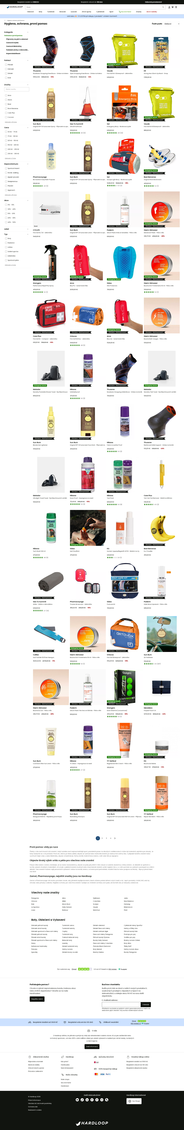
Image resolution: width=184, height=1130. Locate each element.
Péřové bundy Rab (130, 931)
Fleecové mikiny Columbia (102, 943)
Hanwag (127, 904)
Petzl (125, 910)
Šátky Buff (127, 946)
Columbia (96, 901)
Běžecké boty (67, 940)
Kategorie (8, 32)
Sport (111, 12)
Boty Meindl (97, 949)
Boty (40, 12)
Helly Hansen (67, 907)
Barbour (65, 910)
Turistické (50, 12)
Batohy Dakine (98, 952)
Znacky (138, 12)
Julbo (126, 898)
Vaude (95, 907)
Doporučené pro (11, 164)
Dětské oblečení (99, 925)
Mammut (96, 910)
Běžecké (63, 12)
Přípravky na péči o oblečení (17, 39)
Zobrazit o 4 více (10, 265)
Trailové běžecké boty (70, 937)
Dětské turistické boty (70, 946)
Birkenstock (128, 907)
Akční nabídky (152, 12)
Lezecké (74, 12)
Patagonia (35, 898)
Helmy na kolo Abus (131, 949)
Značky (7, 85)
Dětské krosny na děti (70, 952)
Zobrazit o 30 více (11, 122)
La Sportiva (35, 907)
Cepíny (64, 931)
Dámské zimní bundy (39, 928)
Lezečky (65, 943)
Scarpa (95, 904)
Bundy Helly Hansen (100, 940)
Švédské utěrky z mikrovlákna (17, 50)
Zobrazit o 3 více (10, 158)
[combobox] (17, 89)
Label (6, 229)
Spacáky (34, 952)
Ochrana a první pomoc (13, 35)
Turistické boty (67, 934)
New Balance (129, 901)
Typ (5, 234)
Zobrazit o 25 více (11, 195)
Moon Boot (66, 904)
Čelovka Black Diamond (101, 946)
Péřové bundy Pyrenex (101, 937)
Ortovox (34, 901)
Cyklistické (100, 12)
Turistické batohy (68, 928)
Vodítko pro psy (129, 937)
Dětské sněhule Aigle (100, 931)
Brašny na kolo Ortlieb (132, 940)
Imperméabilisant (13, 53)
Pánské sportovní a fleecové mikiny (44, 940)
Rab (32, 904)
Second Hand (126, 12)
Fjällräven (96, 898)
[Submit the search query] (163, 7)
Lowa (33, 910)
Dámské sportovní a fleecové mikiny (44, 931)
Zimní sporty (86, 12)
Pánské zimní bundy (38, 937)
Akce (6, 200)
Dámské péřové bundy (39, 925)
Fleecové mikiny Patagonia (103, 934)
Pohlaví (7, 60)
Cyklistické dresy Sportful (133, 925)
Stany (33, 943)
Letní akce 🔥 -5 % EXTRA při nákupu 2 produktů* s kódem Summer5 (92, 16)
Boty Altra (127, 943)
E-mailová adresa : (110, 1000)
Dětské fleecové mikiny (101, 928)
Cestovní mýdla (12, 42)
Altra (63, 898)
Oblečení (30, 12)
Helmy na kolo (67, 949)
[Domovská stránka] (5, 20)
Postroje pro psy (130, 934)
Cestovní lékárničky (14, 46)
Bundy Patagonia (130, 952)
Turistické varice (68, 925)
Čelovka (34, 949)
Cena (6, 127)
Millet (64, 901)
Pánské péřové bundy (39, 934)
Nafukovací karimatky (39, 946)
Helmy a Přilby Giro (131, 928)
